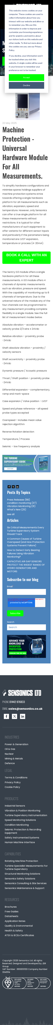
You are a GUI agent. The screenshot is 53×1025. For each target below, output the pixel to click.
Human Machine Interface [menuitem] (20, 842)
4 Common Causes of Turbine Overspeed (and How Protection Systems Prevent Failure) (26, 542)
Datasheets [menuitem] (11, 916)
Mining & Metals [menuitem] (14, 758)
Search (10, 622)
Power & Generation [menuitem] (16, 744)
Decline (26, 85)
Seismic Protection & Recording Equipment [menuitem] (23, 831)
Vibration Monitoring (21, 506)
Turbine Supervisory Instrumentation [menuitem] (26, 815)
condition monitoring (22, 503)
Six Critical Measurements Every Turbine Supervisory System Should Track (25, 531)
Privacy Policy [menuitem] (13, 782)
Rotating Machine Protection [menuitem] (21, 861)
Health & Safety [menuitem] (14, 930)
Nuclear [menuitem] (9, 754)
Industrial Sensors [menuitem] (15, 805)
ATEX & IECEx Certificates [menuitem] (19, 935)
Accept (26, 77)
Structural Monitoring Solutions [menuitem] (22, 873)
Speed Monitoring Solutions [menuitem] (20, 820)
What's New (16, 509)
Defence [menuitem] (10, 763)
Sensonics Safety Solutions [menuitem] (20, 878)
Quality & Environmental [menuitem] (19, 925)
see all (10, 514)
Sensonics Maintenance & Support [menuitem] (24, 888)
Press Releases (18, 499)
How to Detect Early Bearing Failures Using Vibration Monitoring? (23, 553)
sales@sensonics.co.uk (25, 709)
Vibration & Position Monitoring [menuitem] (22, 810)
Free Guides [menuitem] (11, 911)
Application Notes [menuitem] (15, 921)
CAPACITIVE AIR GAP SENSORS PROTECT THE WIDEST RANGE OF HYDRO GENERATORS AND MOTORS (26, 566)
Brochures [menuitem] (11, 906)
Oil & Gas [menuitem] (10, 749)
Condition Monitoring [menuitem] (17, 825)
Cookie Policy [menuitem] (12, 787)
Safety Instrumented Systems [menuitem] (22, 837)
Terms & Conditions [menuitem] (16, 777)
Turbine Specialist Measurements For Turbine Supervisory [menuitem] (26, 867)
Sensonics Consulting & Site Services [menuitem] (26, 883)
